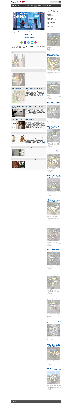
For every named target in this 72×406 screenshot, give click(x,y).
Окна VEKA (49, 14)
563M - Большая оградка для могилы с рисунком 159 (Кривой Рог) (53, 78)
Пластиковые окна (50, 10)
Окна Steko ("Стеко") (51, 26)
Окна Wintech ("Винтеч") (51, 19)
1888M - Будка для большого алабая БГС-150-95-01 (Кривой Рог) (53, 55)
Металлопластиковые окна (52, 11)
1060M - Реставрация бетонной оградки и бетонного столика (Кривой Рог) (53, 127)
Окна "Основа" (50, 23)
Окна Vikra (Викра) (50, 18)
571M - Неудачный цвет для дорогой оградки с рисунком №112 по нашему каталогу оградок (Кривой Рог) (54, 225)
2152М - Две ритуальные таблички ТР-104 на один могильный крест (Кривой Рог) (54, 31)
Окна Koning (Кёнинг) (51, 22)
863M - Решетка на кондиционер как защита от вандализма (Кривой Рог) (54, 321)
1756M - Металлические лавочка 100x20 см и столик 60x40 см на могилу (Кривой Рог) (53, 103)
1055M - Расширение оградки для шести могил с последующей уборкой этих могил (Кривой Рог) (53, 151)
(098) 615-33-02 (28, 34)
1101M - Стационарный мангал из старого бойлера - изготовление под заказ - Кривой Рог (53, 345)
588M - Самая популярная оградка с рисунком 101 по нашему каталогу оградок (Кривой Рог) (54, 273)
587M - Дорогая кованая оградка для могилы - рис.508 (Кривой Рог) (54, 369)
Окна (44, 8)
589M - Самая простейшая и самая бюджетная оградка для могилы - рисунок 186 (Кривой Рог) (54, 200)
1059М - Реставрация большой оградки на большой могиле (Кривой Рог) (53, 250)
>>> (36, 75)
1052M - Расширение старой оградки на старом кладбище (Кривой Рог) (53, 298)
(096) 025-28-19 (28, 37)
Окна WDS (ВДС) (50, 15)
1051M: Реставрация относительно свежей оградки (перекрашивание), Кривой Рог (54, 176)
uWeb (15, 401)
